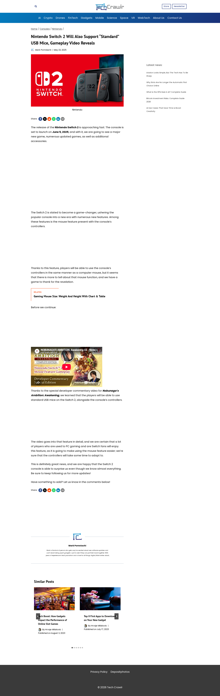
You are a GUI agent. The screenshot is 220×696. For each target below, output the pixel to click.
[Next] (116, 616)
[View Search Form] (35, 6)
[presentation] (54, 598)
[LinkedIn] (58, 119)
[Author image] (32, 49)
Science (112, 18)
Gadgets (86, 18)
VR (133, 18)
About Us (158, 18)
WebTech (144, 18)
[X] (45, 119)
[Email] (63, 119)
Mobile (99, 18)
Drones (60, 18)
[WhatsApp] (54, 119)
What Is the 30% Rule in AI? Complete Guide (166, 92)
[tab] (72, 647)
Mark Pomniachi (43, 49)
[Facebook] (40, 119)
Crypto (48, 18)
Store (166, 6)
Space (124, 18)
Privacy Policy (98, 672)
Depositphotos (120, 672)
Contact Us (174, 18)
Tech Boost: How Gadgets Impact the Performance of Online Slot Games (52, 620)
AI (39, 18)
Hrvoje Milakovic (53, 629)
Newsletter (179, 6)
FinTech (73, 18)
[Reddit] (49, 119)
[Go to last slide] (38, 616)
